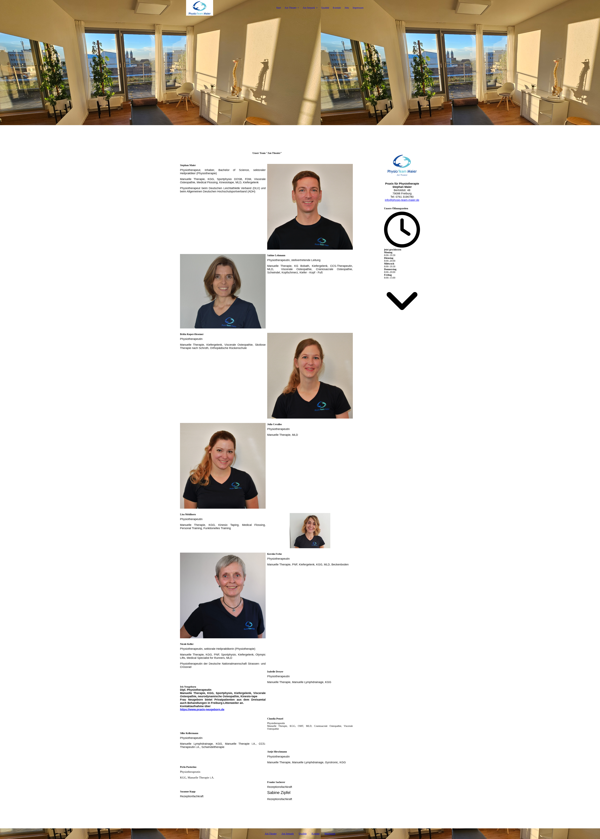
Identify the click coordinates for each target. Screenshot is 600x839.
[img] (199, 8)
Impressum (358, 7)
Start (278, 7)
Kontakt (337, 7)
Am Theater (290, 7)
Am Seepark (309, 7)
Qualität (325, 7)
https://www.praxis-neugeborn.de (202, 709)
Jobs (347, 7)
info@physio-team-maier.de (402, 200)
